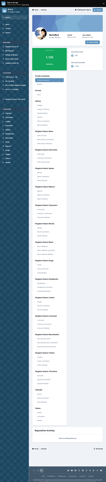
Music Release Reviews (45, 254)
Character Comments (44, 213)
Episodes (40, 376)
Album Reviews (42, 125)
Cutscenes (40, 320)
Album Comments (43, 121)
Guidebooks (41, 283)
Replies (39, 84)
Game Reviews (42, 180)
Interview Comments (44, 158)
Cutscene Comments (44, 324)
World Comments (43, 232)
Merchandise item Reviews (46, 347)
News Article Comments (45, 139)
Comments (41, 416)
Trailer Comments (43, 361)
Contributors (51, 476)
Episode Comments (44, 380)
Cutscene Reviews (43, 328)
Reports (40, 191)
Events (39, 394)
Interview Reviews (43, 162)
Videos (39, 412)
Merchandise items (44, 339)
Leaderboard (62, 476)
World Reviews (42, 236)
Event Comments (43, 398)
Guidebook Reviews (44, 291)
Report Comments (43, 195)
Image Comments (43, 109)
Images (39, 105)
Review (39, 420)
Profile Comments (43, 80)
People (39, 302)
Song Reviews (42, 273)
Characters (41, 209)
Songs (39, 265)
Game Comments (43, 176)
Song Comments (43, 269)
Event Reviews (42, 402)
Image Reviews (42, 113)
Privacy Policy (72, 476)
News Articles (42, 136)
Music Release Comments (46, 250)
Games (39, 173)
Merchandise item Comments (47, 343)
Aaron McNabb (76, 480)
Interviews (40, 154)
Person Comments (43, 306)
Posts (39, 95)
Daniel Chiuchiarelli (63, 480)
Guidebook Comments (44, 287)
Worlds (39, 228)
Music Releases (42, 246)
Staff (43, 476)
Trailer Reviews (42, 365)
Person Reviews (42, 310)
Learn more (4, 4)
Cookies (90, 476)
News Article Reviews (44, 144)
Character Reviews (43, 217)
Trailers (39, 357)
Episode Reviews (43, 383)
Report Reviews (42, 199)
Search (7, 17)
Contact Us (82, 476)
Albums (39, 117)
